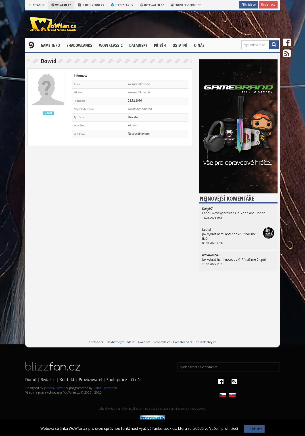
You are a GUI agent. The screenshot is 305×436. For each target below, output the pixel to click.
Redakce (48, 379)
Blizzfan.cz (37, 5)
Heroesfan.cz (124, 5)
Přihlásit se (249, 4)
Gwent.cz (144, 342)
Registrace (268, 4)
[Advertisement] (238, 309)
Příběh (160, 45)
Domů (30, 379)
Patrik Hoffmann (105, 388)
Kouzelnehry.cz (206, 342)
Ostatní (180, 45)
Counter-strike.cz (187, 5)
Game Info (50, 45)
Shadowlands (79, 45)
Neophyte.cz (161, 342)
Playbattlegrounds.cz (121, 342)
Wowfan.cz (62, 5)
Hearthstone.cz (92, 5)
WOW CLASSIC (111, 45)
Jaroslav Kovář (54, 388)
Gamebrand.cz (182, 342)
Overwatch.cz (153, 5)
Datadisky (138, 45)
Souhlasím (254, 429)
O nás (199, 45)
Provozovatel (90, 379)
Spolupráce (117, 379)
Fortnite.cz (96, 342)
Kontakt (67, 379)
